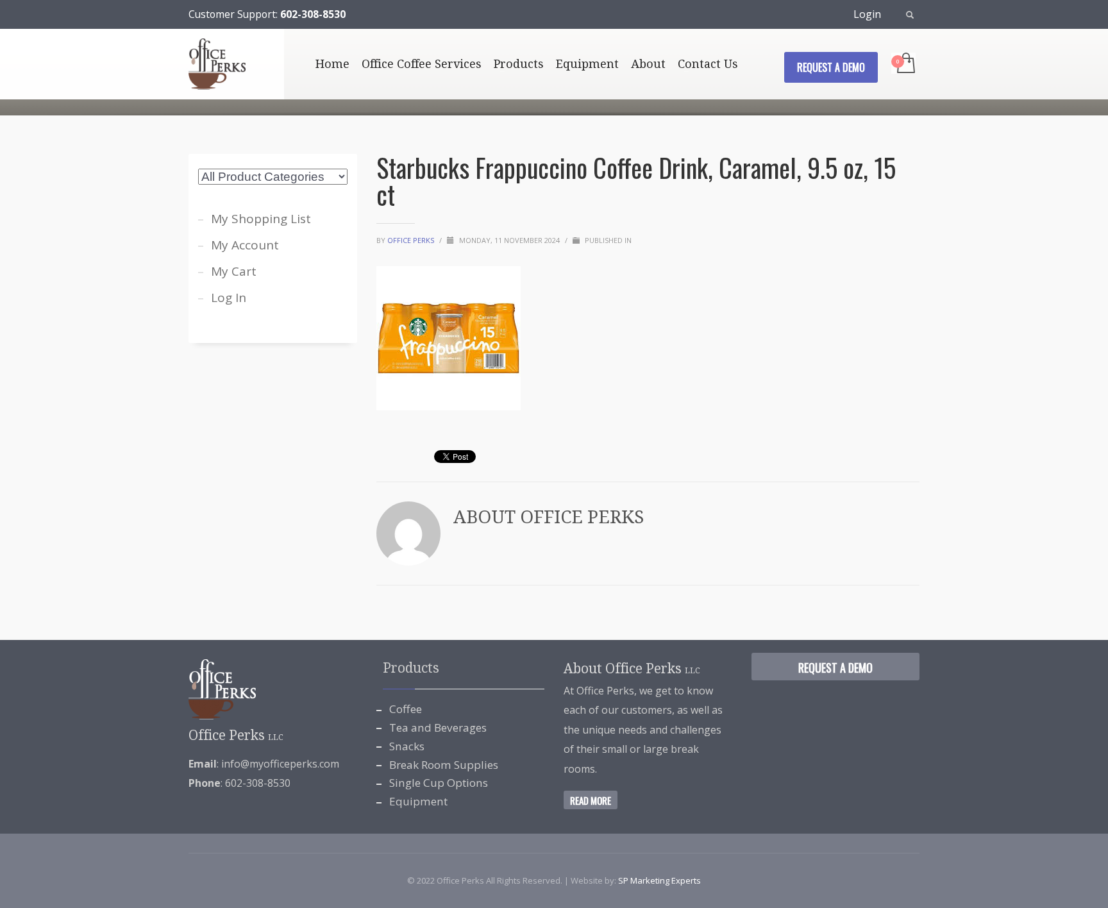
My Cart (233, 271)
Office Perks (411, 240)
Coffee (405, 709)
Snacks (406, 746)
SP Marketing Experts (659, 880)
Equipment (418, 801)
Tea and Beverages (438, 727)
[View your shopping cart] (905, 64)
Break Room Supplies (443, 764)
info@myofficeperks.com (280, 764)
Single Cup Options (438, 782)
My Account (245, 245)
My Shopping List (261, 218)
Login (867, 14)
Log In (228, 297)
